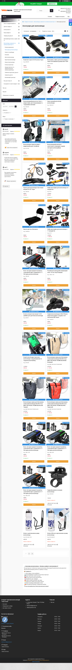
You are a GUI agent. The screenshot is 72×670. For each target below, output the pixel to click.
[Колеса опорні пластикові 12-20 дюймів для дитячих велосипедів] (33, 300)
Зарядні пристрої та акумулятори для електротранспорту (9, 69)
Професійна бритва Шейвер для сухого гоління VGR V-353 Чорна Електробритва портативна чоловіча (11, 159)
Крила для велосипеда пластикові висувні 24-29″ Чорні (33, 188)
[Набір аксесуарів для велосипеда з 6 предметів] (57, 174)
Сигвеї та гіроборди (9, 52)
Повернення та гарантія (8, 95)
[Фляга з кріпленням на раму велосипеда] (33, 519)
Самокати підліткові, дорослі (11, 72)
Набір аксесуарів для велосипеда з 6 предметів (57, 188)
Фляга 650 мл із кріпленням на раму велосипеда (57, 534)
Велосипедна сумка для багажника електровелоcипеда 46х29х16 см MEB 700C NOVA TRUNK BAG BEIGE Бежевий (57, 359)
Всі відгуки (5, 186)
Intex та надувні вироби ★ (10, 23)
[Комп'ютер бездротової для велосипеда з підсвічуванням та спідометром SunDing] (33, 343)
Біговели (7, 54)
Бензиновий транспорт (10, 77)
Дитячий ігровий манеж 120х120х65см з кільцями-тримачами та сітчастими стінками (11, 141)
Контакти (5, 604)
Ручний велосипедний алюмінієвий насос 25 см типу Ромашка (57, 271)
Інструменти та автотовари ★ (11, 83)
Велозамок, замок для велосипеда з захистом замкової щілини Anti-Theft (57, 60)
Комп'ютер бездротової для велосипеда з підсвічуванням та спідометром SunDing (32, 358)
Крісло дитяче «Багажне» (30, 229)
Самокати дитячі (9, 75)
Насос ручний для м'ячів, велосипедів (54, 102)
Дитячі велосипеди (9, 57)
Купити (34, 72)
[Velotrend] (7, 11)
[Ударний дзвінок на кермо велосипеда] (57, 476)
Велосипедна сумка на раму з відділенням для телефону (31, 145)
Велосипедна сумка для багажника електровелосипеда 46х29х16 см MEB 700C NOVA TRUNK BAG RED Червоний (57, 404)
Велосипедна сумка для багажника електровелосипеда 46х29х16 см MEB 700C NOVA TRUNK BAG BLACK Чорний (33, 404)
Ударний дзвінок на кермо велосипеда (54, 490)
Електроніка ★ (7, 29)
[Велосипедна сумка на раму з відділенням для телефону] (33, 131)
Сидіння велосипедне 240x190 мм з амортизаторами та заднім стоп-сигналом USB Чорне (57, 315)
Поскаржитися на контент (32, 660)
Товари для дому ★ (8, 35)
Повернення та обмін (7, 606)
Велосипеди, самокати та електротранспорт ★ (45, 21)
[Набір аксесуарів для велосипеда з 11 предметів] (57, 215)
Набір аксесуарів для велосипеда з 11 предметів (57, 230)
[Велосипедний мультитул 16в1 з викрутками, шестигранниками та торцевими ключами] (33, 87)
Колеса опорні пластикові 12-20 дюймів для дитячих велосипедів (33, 314)
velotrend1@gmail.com (32, 605)
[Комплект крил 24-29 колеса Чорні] (33, 46)
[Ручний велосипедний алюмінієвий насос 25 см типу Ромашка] (57, 257)
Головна (50, 16)
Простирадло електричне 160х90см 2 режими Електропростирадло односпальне (10, 174)
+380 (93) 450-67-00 (31, 607)
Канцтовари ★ (7, 32)
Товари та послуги (59, 16)
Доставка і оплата (7, 608)
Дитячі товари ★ (8, 26)
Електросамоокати (9, 47)
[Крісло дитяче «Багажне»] (33, 215)
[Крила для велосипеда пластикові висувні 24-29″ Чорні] (33, 174)
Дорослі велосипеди (9, 62)
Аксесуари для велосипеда (11, 49)
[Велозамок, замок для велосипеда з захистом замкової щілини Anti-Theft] (57, 46)
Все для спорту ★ (8, 80)
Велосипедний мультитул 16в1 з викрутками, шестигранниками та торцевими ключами (33, 103)
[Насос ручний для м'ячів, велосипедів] (57, 87)
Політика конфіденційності (43, 660)
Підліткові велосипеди (10, 59)
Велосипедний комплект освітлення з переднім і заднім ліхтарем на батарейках (56, 146)
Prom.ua (42, 658)
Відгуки (4, 91)
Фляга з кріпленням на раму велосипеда (31, 534)
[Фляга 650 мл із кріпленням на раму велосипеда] (57, 519)
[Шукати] (51, 10)
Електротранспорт (9, 64)
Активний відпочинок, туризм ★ (11, 39)
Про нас (4, 88)
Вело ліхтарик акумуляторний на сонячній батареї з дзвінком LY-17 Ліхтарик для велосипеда (32, 272)
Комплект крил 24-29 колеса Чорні (33, 59)
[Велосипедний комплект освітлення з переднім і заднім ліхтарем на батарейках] (57, 131)
